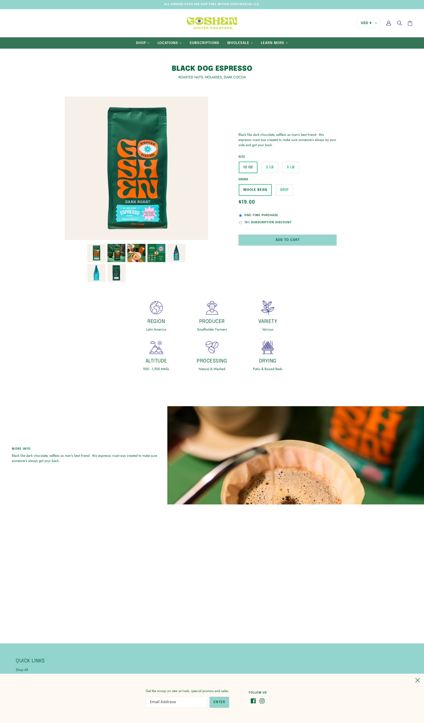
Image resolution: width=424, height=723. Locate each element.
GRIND (243, 179)
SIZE (241, 156)
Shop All (22, 669)
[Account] (388, 23)
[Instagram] (261, 700)
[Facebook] (254, 700)
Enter (219, 702)
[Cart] (410, 23)
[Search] (399, 23)
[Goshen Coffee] (212, 22)
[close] (417, 679)
